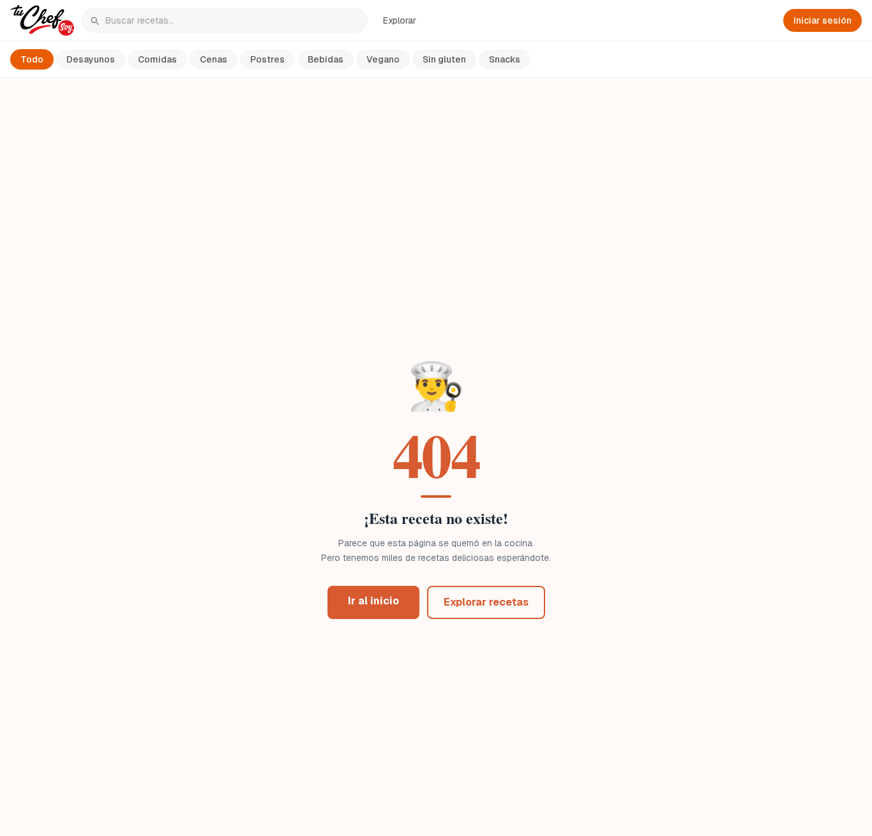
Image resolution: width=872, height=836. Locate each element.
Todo (31, 59)
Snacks (504, 59)
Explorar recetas (486, 602)
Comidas (157, 59)
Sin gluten (444, 59)
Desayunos (90, 59)
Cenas (213, 59)
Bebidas (325, 59)
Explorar (399, 20)
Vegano (383, 59)
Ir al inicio (373, 601)
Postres (267, 59)
